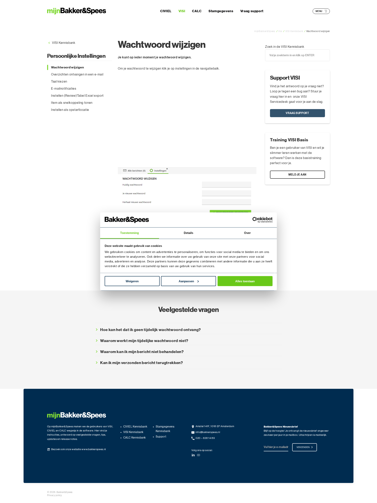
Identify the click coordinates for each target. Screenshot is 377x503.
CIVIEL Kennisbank (135, 426)
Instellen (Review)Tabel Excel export (77, 95)
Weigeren (132, 281)
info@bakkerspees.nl (208, 432)
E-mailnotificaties (63, 88)
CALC (197, 11)
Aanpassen (186, 281)
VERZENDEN (303, 447)
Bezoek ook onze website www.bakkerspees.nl (78, 449)
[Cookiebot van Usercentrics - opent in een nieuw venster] (255, 220)
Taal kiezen (59, 81)
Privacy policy (54, 495)
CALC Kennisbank (134, 437)
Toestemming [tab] (129, 232)
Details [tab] (188, 232)
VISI (181, 11)
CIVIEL (166, 11)
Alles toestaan (245, 281)
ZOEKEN (278, 65)
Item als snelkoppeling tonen (71, 102)
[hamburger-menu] (326, 11)
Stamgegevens (221, 11)
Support (161, 436)
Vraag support (252, 11)
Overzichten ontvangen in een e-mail (77, 74)
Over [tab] (247, 232)
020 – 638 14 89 (205, 438)
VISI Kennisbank (63, 42)
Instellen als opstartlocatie (70, 109)
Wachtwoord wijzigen (67, 67)
